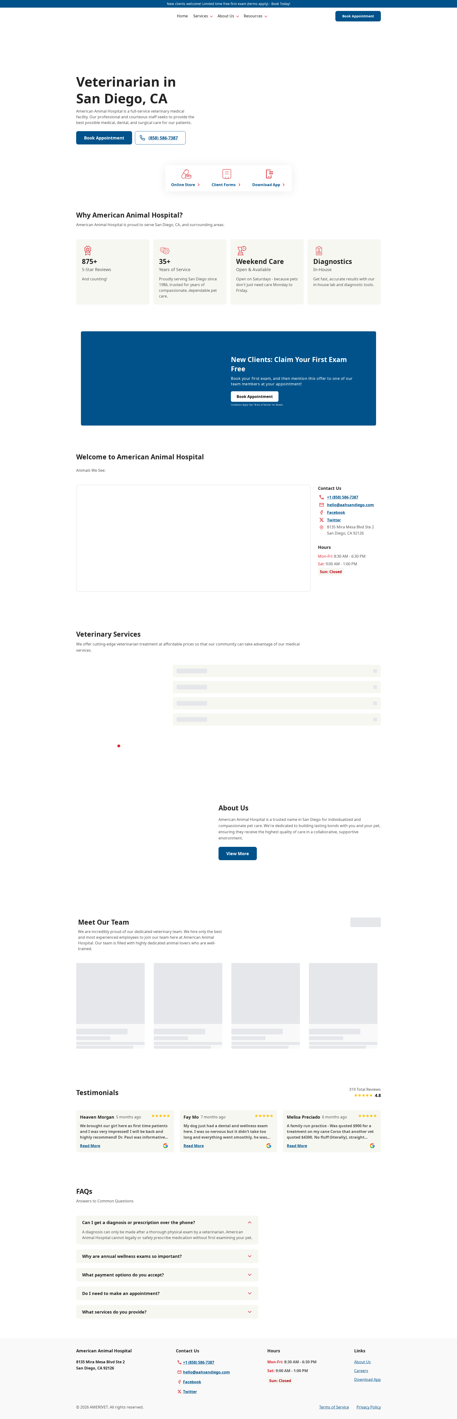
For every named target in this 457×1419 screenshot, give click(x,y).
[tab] (118, 748)
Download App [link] (367, 1412)
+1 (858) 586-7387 (198, 1395)
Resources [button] (253, 16)
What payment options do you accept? (123, 1308)
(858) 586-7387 (163, 138)
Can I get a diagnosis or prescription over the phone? (138, 1255)
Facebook (192, 1415)
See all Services (257, 731)
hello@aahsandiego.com (206, 1405)
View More (237, 862)
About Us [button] (226, 16)
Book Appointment (358, 16)
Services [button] (200, 16)
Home (182, 16)
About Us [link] (362, 1395)
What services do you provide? (114, 1345)
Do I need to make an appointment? (121, 1326)
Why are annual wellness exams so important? (132, 1289)
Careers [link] (361, 1403)
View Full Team (360, 931)
